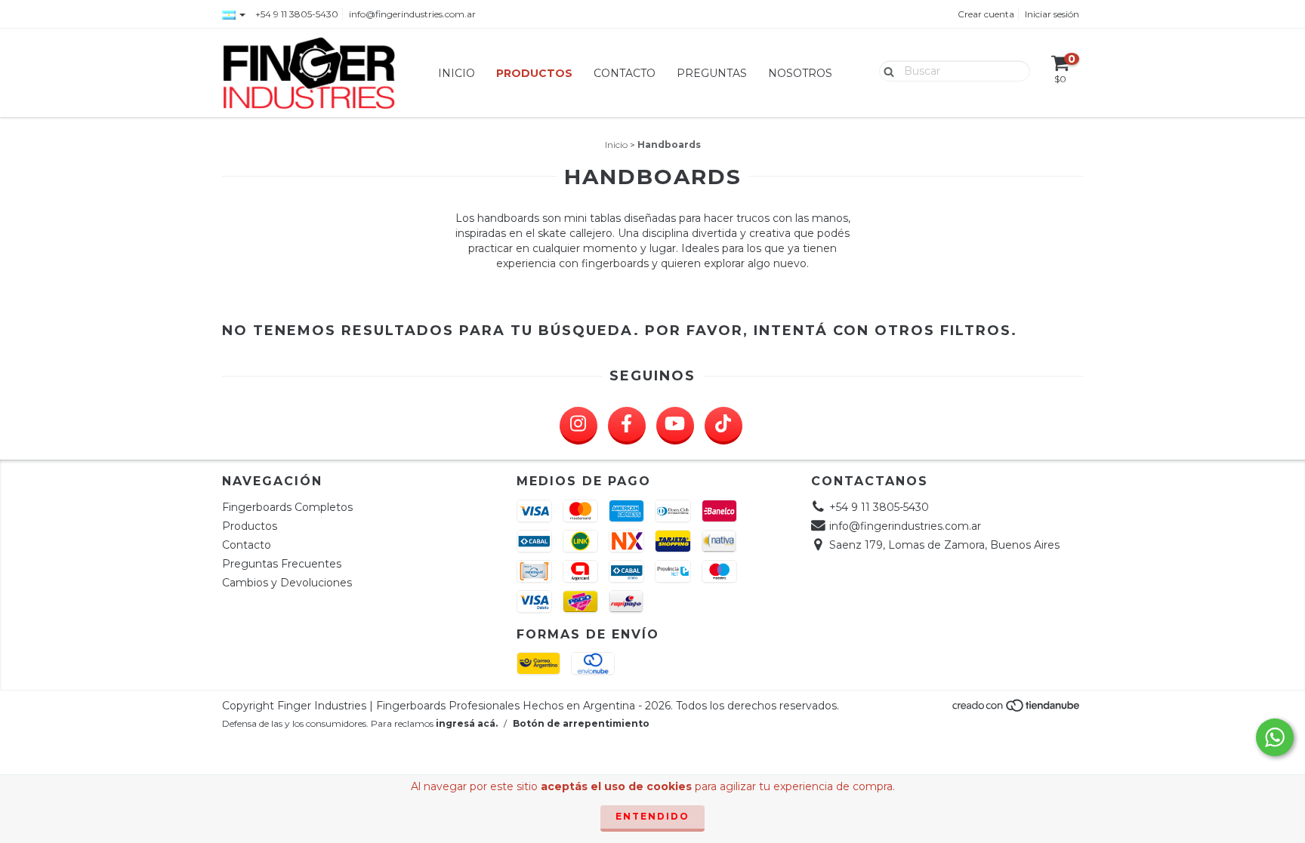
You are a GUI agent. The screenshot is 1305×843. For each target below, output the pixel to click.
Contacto (625, 73)
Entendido (652, 816)
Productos (534, 73)
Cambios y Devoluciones (287, 582)
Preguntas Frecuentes (281, 564)
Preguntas (712, 73)
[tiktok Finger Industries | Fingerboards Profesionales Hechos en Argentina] (723, 426)
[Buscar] (885, 70)
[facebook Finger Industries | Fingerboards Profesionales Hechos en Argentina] (627, 426)
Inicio (456, 73)
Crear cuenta (986, 14)
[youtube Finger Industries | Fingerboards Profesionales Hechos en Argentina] (675, 426)
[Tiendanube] (1017, 709)
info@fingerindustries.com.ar (412, 14)
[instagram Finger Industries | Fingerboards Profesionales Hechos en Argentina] (578, 426)
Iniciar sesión (1052, 14)
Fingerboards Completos (287, 507)
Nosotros (800, 73)
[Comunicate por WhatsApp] (1275, 737)
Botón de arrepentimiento (581, 723)
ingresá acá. (467, 723)
